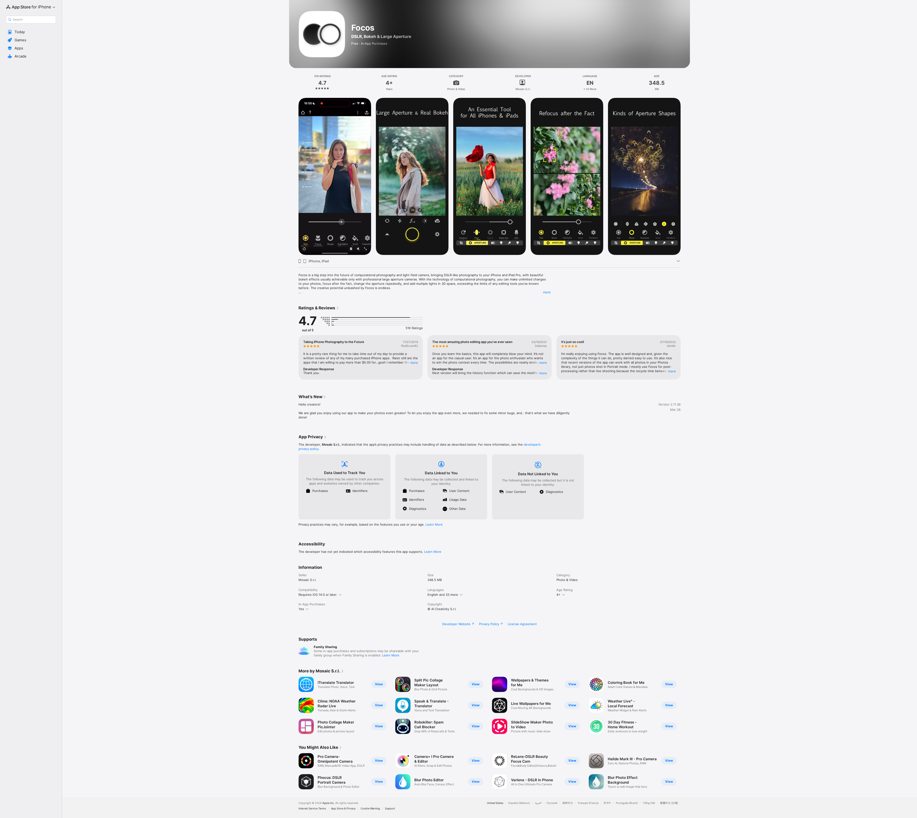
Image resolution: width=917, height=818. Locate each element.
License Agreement (522, 624)
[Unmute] (358, 249)
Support (390, 808)
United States (495, 803)
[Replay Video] (304, 249)
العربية (538, 803)
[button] (31, 32)
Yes (301, 609)
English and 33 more (442, 594)
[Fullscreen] (365, 249)
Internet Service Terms (312, 808)
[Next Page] (685, 176)
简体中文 (567, 803)
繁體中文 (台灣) (669, 803)
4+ (558, 594)
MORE (414, 362)
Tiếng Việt (649, 803)
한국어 (607, 803)
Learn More (434, 524)
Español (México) (519, 803)
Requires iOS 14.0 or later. (318, 594)
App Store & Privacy (343, 808)
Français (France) (588, 803)
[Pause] (351, 249)
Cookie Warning (370, 808)
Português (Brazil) (627, 803)
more (547, 292)
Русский (552, 803)
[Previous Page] (293, 176)
